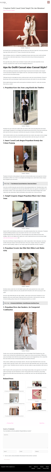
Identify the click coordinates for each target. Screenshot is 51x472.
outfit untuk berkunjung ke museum (10, 237)
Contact (38, 468)
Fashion (13, 10)
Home (30, 466)
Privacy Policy (46, 468)
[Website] (41, 451)
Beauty (47, 466)
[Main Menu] (48, 2)
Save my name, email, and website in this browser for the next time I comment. (21, 455)
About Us (36, 466)
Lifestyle (33, 468)
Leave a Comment (7, 10)
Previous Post (9, 423)
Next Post (42, 423)
